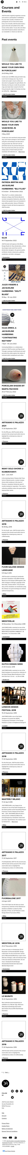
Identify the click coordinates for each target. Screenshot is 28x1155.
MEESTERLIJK (8, 621)
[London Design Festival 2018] (14, 704)
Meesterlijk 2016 (11, 943)
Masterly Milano (11, 799)
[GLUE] (14, 235)
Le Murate (7, 996)
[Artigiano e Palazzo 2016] (14, 1038)
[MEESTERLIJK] (11, 618)
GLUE (4, 237)
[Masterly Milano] (14, 796)
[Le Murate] (14, 993)
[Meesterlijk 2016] (14, 940)
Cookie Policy (5, 1126)
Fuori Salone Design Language (13, 568)
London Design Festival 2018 (10, 708)
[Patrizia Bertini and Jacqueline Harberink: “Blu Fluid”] (14, 179)
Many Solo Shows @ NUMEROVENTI (12, 470)
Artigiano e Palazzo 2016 (13, 1043)
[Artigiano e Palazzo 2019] (14, 518)
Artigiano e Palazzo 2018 (13, 755)
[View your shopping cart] (16, 2)
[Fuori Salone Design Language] (14, 564)
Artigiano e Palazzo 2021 (13, 424)
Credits (12, 1146)
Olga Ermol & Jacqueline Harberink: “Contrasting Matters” (9, 334)
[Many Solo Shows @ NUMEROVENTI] (14, 466)
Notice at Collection (7, 1129)
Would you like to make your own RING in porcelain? (13, 67)
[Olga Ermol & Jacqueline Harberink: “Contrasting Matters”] (12, 325)
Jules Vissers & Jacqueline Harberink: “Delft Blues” (11, 289)
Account (4, 1116)
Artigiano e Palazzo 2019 (13, 522)
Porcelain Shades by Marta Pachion (13, 387)
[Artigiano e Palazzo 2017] (14, 849)
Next (7, 1072)
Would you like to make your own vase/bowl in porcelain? (12, 126)
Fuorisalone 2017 (11, 898)
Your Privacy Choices (10, 1151)
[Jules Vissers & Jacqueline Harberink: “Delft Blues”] (14, 282)
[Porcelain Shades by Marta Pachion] (14, 383)
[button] (19, 2)
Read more (14, 91)
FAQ (3, 1113)
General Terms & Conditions (9, 1131)
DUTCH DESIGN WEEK (12, 664)
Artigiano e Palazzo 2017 (13, 854)
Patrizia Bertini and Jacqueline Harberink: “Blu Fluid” (14, 185)
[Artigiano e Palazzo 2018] (14, 750)
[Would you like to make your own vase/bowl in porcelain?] (14, 119)
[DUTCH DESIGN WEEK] (14, 661)
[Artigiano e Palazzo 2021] (14, 420)
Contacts (4, 1118)
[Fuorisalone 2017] (14, 896)
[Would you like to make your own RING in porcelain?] (14, 61)
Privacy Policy (5, 1123)
